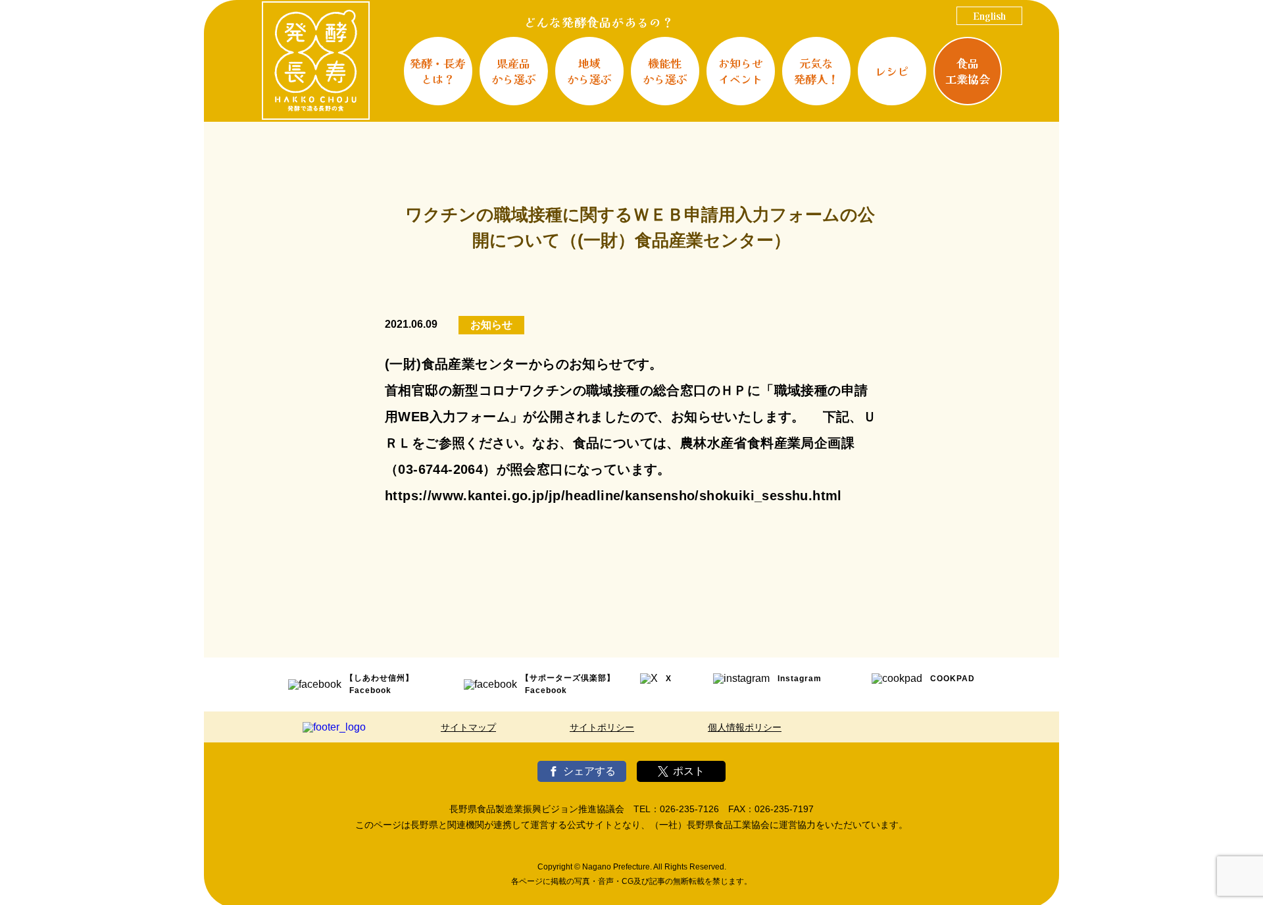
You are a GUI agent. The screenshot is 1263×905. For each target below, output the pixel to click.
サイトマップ (468, 727)
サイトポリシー (602, 727)
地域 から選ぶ (589, 71)
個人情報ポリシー (744, 727)
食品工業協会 (967, 71)
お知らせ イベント (740, 71)
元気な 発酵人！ (816, 71)
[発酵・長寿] (316, 60)
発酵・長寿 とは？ (438, 71)
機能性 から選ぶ (665, 71)
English (989, 15)
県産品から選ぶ (513, 71)
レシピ (891, 71)
